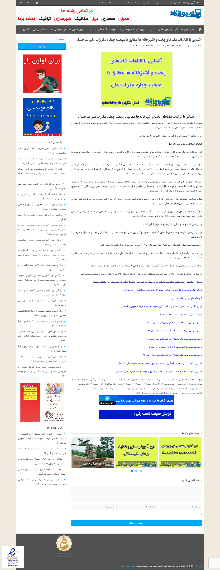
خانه (199, 3)
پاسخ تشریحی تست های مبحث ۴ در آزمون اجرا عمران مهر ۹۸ (174, 339)
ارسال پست (100, 3)
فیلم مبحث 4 (168, 384)
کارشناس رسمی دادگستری (35, 29)
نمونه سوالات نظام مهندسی (103, 29)
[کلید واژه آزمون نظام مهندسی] (186, 14)
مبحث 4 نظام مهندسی (87, 384)
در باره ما (145, 3)
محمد (58, 469)
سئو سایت (131, 566)
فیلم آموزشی (60, 29)
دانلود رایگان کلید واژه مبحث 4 (87, 380)
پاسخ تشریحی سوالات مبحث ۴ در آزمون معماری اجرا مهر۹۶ (175, 347)
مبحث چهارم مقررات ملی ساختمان (127, 389)
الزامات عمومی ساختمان (170, 380)
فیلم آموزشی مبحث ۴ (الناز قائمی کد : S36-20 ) (180, 315)
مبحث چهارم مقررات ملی (157, 389)
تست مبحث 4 (150, 380)
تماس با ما (157, 3)
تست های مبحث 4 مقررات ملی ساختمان (122, 380)
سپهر (59, 434)
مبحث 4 (137, 384)
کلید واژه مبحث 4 (151, 384)
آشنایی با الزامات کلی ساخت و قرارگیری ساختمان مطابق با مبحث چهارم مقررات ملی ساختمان (160, 363)
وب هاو (198, 566)
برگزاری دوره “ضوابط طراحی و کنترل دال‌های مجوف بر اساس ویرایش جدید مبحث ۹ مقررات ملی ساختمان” (42, 254)
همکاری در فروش (172, 3)
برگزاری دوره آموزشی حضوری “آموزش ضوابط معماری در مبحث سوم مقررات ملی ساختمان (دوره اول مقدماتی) (42, 280)
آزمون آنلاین (78, 29)
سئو (122, 566)
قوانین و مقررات (131, 3)
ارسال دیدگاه (161, 46)
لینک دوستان (115, 3)
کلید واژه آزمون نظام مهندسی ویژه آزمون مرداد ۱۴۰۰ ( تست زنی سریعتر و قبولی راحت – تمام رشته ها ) (42, 173)
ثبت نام (23, 3)
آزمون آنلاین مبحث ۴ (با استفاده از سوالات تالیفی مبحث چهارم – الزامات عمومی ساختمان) (161, 306)
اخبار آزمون (189, 29)
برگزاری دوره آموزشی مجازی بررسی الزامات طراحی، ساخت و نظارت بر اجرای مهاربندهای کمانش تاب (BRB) (42, 336)
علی (61, 449)
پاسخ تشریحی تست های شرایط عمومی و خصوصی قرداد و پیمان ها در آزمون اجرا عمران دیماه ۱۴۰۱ (42, 371)
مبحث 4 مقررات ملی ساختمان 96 (116, 384)
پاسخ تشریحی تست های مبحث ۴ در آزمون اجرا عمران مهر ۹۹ (174, 323)
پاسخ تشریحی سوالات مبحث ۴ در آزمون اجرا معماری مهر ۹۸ (175, 331)
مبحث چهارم (176, 389)
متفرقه (132, 46)
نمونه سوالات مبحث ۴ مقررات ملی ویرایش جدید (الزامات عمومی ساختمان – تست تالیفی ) (161, 290)
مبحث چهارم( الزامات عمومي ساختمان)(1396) (156, 393)
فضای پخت (182, 384)
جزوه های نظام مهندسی (133, 29)
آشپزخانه (187, 380)
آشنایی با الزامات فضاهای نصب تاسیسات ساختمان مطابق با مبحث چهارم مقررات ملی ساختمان (159, 371)
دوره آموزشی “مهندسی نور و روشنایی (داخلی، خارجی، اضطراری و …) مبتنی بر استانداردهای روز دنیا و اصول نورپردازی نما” (42, 229)
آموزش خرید (189, 3)
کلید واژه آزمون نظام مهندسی (164, 29)
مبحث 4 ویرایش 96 (193, 389)
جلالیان (59, 459)
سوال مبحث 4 (195, 384)
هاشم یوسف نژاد (193, 46)
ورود (33, 3)
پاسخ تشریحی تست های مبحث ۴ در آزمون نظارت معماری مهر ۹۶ (172, 355)
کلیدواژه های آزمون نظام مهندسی (187, 298)
